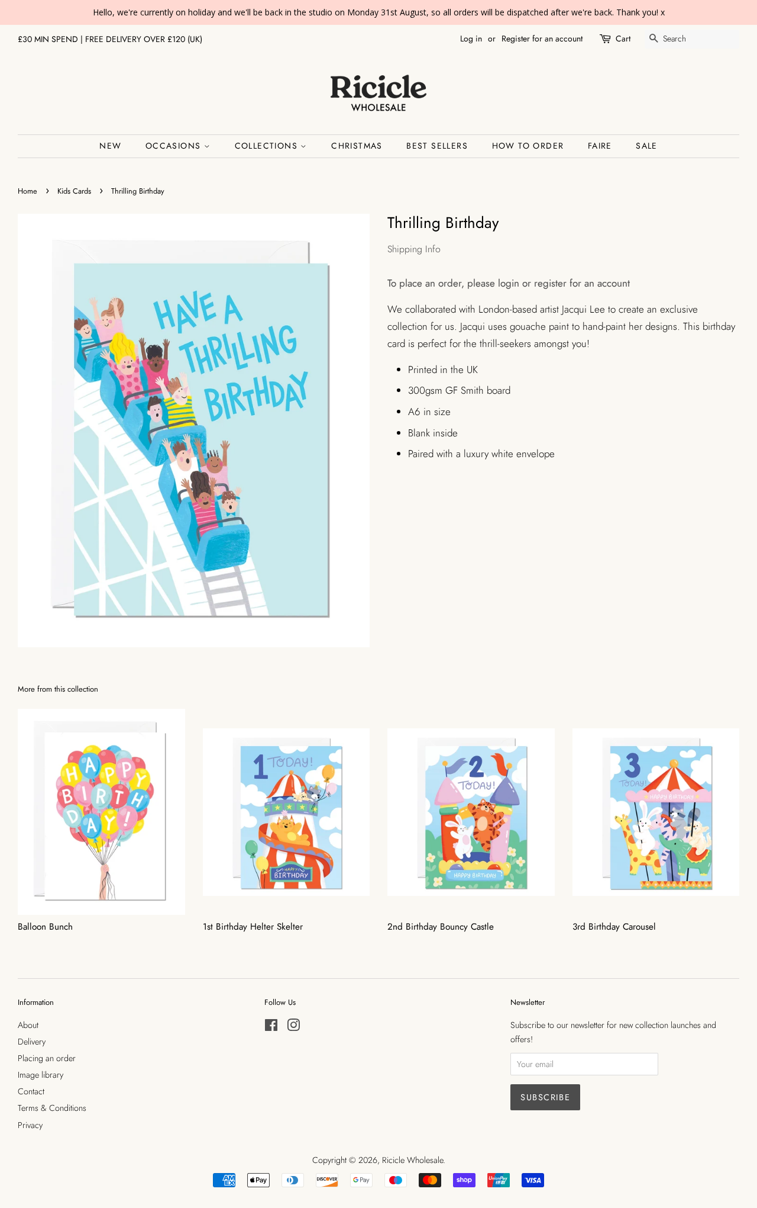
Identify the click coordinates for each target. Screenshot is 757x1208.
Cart (623, 38)
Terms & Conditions (52, 1108)
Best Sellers (437, 146)
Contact (31, 1091)
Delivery (32, 1042)
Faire (600, 146)
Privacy (30, 1125)
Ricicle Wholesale (412, 1160)
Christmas (357, 146)
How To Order (528, 146)
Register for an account (542, 38)
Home (27, 191)
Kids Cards (74, 191)
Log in (471, 38)
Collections (268, 146)
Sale (647, 146)
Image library (40, 1075)
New (110, 146)
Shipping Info (414, 249)
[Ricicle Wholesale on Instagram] (293, 1027)
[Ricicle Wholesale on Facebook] (271, 1027)
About (28, 1025)
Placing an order (47, 1058)
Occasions (174, 146)
